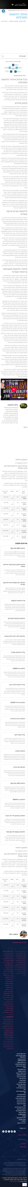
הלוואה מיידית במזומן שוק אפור (8, 993)
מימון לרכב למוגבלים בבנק (20, 1107)
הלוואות (22, 10)
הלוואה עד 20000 (19, 668)
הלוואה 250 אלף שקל (17, 783)
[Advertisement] (14, 38)
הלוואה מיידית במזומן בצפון (9, 985)
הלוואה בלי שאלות (22, 953)
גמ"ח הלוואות (23, 951)
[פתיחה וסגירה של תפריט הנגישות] (3, 11)
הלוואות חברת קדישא (21, 1100)
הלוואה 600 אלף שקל (17, 548)
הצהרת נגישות (22, 1135)
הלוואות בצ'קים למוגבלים (16, 618)
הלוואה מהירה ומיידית (21, 1102)
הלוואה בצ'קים (10, 953)
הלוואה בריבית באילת (17, 719)
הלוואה (4, 951)
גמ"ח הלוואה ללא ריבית (17, 685)
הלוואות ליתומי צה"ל (21, 1094)
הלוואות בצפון (8, 1023)
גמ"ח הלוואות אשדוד (18, 652)
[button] (12, 4)
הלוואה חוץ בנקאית (19, 955)
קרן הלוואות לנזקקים (18, 601)
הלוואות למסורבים (9, 1041)
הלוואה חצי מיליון (19, 767)
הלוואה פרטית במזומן (21, 1096)
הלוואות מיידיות (6, 1043)
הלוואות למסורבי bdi (9, 1039)
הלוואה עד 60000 (19, 799)
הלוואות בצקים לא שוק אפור (15, 832)
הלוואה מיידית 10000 (17, 702)
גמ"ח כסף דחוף (19, 735)
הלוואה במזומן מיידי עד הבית (15, 816)
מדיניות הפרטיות (14, 1181)
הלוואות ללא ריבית (18, 967)
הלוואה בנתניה (20, 751)
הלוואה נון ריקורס (22, 1112)
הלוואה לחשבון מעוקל (21, 1117)
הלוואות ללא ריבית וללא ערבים (15, 636)
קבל (25, 1184)
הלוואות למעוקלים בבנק (21, 1110)
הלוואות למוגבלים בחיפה (21, 1098)
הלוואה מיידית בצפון (21, 1123)
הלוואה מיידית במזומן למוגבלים (9, 989)
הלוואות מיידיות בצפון (21, 1109)
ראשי (26, 10)
